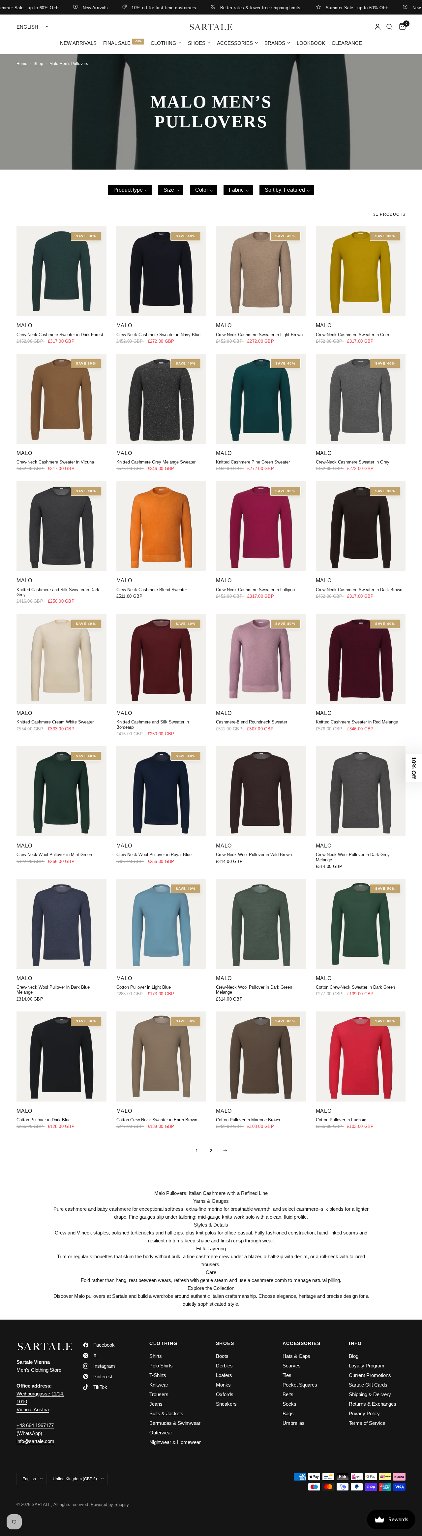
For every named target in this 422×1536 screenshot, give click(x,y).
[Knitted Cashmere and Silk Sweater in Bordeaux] (161, 659)
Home (21, 63)
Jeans (156, 1404)
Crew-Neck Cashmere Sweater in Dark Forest (59, 334)
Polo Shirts (161, 1365)
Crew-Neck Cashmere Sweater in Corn (352, 334)
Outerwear (160, 1432)
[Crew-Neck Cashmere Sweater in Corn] (361, 271)
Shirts (155, 1356)
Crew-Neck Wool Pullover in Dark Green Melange (254, 990)
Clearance (347, 43)
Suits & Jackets (166, 1413)
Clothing (163, 43)
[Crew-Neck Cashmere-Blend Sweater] (161, 526)
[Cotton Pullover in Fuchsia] (361, 1056)
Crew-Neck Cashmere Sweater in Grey (352, 462)
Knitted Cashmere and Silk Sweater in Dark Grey (57, 592)
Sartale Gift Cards (368, 1385)
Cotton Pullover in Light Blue (143, 987)
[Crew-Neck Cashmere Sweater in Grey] (361, 399)
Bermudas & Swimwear (174, 1423)
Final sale (117, 43)
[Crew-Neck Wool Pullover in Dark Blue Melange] (61, 924)
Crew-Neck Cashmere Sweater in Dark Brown (359, 589)
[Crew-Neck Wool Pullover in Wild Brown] (261, 791)
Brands (274, 43)
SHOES (225, 1343)
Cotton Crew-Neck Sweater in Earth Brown (156, 1119)
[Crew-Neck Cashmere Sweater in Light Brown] (261, 271)
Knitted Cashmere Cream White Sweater (55, 722)
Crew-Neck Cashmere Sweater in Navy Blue (158, 334)
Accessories (235, 43)
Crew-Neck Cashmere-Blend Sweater (151, 589)
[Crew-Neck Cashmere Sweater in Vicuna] (61, 399)
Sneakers (226, 1404)
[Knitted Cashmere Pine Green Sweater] (261, 399)
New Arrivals (68, 7)
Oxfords (224, 1394)
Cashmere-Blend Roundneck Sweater (251, 722)
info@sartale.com (35, 1441)
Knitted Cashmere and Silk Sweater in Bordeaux (152, 724)
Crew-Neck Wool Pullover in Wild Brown (254, 854)
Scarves (292, 1365)
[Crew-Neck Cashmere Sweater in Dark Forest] (61, 271)
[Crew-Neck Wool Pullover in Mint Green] (61, 791)
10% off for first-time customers (137, 7)
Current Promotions (370, 1375)
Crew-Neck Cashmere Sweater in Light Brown (259, 334)
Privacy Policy (364, 1413)
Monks (223, 1385)
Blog (353, 1356)
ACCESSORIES (301, 1343)
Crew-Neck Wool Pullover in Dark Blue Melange (53, 990)
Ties (287, 1375)
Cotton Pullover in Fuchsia (341, 1119)
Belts (288, 1394)
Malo (24, 325)
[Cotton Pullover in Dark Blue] (61, 1056)
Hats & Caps (296, 1356)
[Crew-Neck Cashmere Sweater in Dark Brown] (361, 526)
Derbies (224, 1365)
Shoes (196, 43)
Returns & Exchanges (372, 1404)
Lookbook (311, 43)
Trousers (158, 1394)
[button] (130, 190)
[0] (401, 27)
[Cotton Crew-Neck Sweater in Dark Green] (361, 924)
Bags (288, 1413)
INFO (355, 1343)
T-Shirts (157, 1375)
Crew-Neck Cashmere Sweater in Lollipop (255, 589)
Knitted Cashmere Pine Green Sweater (253, 462)
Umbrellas (294, 1423)
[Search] (389, 27)
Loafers (224, 1375)
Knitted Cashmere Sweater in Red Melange (357, 722)
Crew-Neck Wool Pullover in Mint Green (54, 854)
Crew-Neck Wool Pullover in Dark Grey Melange (353, 857)
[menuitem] (78, 43)
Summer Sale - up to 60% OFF (330, 7)
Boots (222, 1356)
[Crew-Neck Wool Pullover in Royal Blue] (161, 791)
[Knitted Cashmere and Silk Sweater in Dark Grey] (61, 526)
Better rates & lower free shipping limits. (235, 7)
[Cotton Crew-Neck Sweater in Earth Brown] (161, 1056)
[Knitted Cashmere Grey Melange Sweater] (161, 399)
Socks (289, 1404)
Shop (38, 63)
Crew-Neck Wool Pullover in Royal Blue (154, 854)
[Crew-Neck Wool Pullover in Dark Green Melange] (261, 924)
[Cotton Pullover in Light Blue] (161, 924)
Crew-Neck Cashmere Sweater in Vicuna (55, 462)
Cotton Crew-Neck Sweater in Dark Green (355, 987)
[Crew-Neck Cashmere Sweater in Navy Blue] (161, 271)
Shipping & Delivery (370, 1394)
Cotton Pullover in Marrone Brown (248, 1119)
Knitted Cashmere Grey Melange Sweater (156, 462)
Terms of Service (367, 1423)
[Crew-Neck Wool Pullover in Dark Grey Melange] (361, 791)
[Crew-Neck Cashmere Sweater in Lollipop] (261, 526)
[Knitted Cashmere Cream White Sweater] (61, 659)
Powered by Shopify (110, 1504)
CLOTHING (163, 1343)
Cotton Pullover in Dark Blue (43, 1119)
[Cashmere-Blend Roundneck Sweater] (261, 659)
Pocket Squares (300, 1385)
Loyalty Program (366, 1365)
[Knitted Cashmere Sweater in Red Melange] (361, 659)
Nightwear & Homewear (175, 1442)
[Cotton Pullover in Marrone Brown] (261, 1056)
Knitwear (158, 1385)
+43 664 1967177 (35, 1425)
